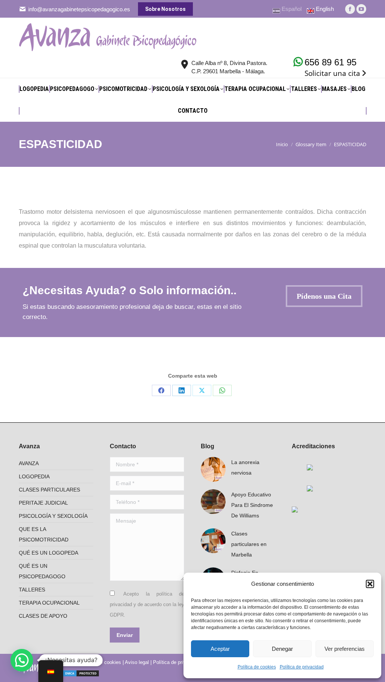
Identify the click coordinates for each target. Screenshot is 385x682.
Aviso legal (137, 662)
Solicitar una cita (332, 73)
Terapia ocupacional (49, 603)
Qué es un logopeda (48, 553)
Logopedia (34, 476)
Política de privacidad (302, 667)
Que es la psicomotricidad (43, 534)
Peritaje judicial (43, 503)
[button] (370, 584)
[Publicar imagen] (213, 469)
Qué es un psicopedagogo (42, 571)
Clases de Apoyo (43, 616)
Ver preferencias (344, 649)
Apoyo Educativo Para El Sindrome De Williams (252, 505)
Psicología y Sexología (53, 516)
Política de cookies (257, 667)
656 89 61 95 (330, 62)
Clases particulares (49, 490)
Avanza (29, 463)
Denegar (282, 649)
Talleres (32, 590)
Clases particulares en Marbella (249, 544)
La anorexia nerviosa (245, 467)
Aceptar (220, 649)
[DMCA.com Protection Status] (81, 672)
